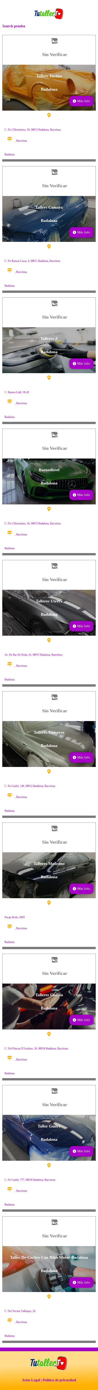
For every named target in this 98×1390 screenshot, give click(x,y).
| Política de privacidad (58, 1380)
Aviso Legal (31, 1380)
